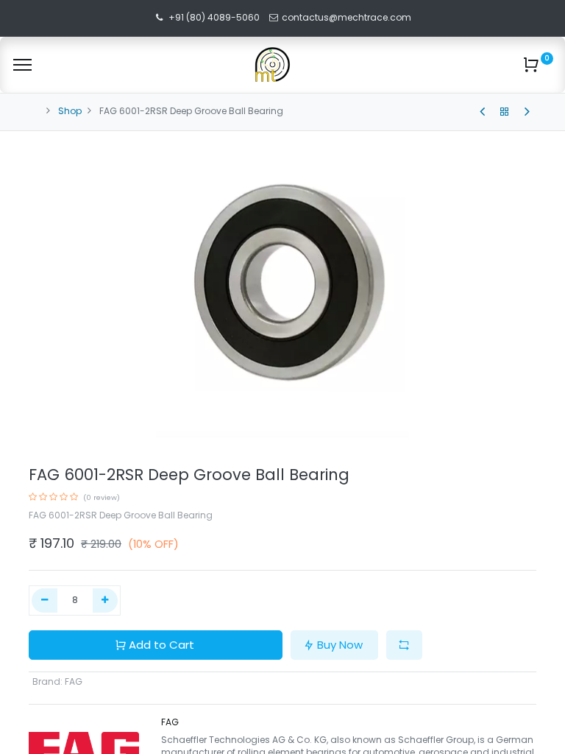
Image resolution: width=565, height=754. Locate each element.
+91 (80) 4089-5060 (214, 17)
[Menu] (22, 64)
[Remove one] (44, 600)
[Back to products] (505, 112)
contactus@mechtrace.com (347, 17)
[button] (404, 645)
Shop (70, 111)
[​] (482, 111)
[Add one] (105, 600)
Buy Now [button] (340, 644)
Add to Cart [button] (161, 644)
